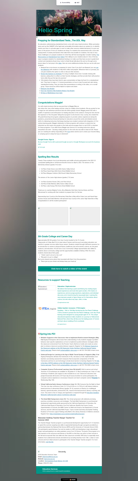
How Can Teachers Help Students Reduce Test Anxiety (58, 91)
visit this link (49, 442)
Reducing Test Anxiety (47, 89)
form (68, 132)
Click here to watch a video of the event (69, 269)
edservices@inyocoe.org (50, 457)
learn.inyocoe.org (49, 459)
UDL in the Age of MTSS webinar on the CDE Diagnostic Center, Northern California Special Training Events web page (70, 363)
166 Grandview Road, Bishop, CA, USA (56, 461)
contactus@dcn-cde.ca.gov (68, 350)
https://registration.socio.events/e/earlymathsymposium (67, 414)
